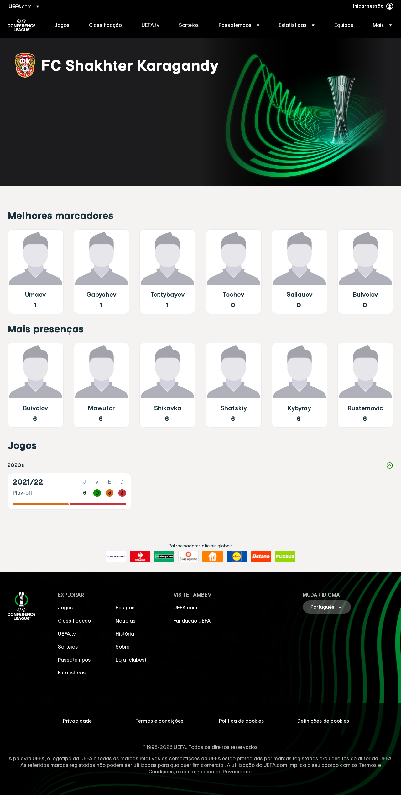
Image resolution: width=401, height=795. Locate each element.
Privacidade (77, 721)
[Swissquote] (188, 556)
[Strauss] (140, 556)
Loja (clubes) (131, 660)
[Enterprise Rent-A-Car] (164, 556)
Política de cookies (241, 721)
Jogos (65, 607)
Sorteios (68, 646)
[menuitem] (63, 25)
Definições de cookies (323, 721)
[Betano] (261, 556)
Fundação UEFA (192, 620)
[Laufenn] (116, 556)
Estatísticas (72, 672)
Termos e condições (159, 721)
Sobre (122, 646)
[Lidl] (237, 556)
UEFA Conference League (21, 25)
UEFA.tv (67, 634)
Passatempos (74, 660)
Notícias (126, 620)
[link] (62, 25)
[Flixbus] (285, 556)
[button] (239, 25)
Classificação (74, 620)
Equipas (125, 607)
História (125, 634)
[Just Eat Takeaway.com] (212, 556)
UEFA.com (185, 607)
